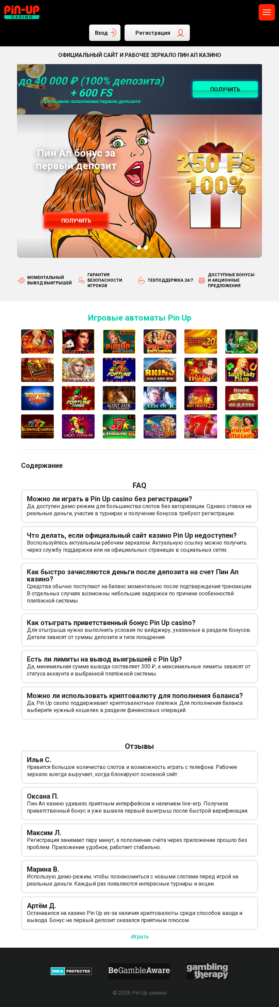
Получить (76, 221)
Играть (140, 936)
